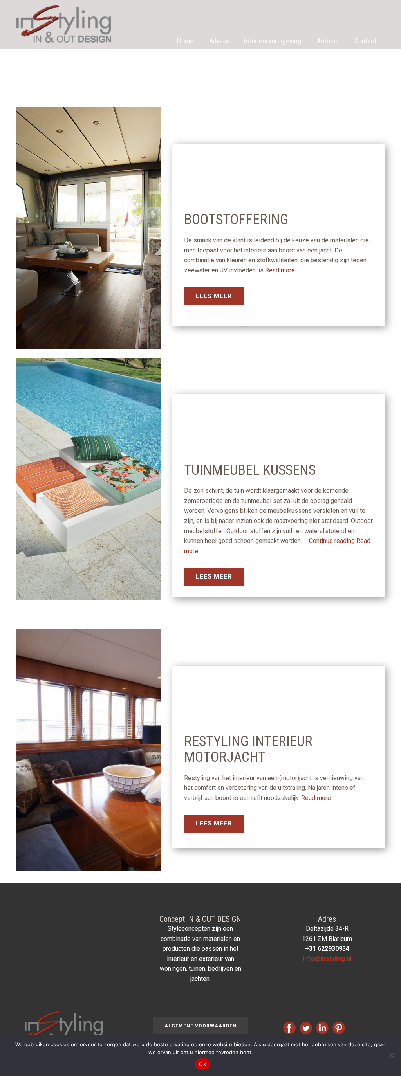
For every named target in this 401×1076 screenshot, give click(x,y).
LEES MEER (214, 296)
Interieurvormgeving (272, 41)
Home (185, 41)
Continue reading (332, 540)
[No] (391, 1055)
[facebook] (289, 1028)
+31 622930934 (327, 948)
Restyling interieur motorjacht (248, 749)
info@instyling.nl (327, 958)
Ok (202, 1064)
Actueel (328, 41)
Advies (218, 41)
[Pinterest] (338, 1028)
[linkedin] (322, 1028)
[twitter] (306, 1028)
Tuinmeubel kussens (250, 470)
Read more (280, 270)
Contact (365, 41)
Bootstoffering (236, 219)
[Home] (63, 24)
